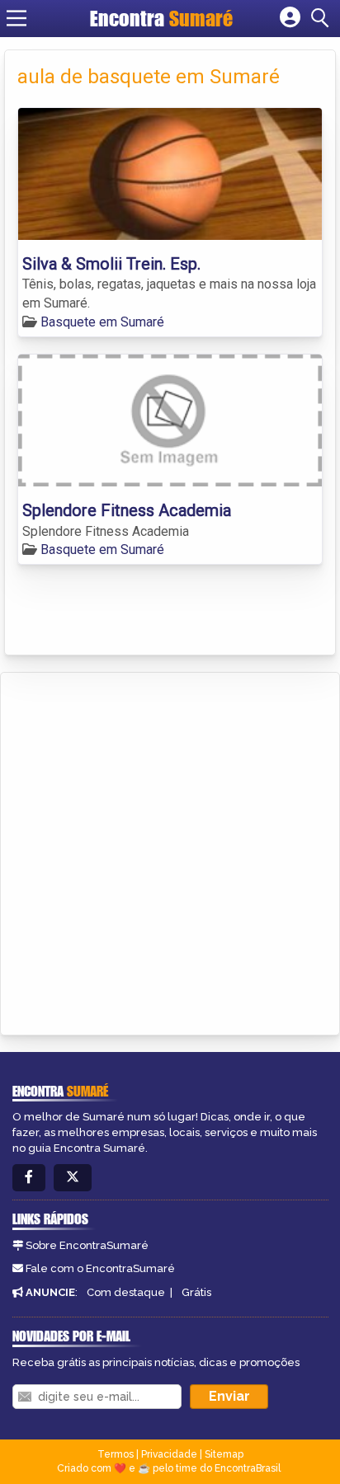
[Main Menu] (16, 18)
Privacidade (169, 1454)
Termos (115, 1454)
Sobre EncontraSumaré (87, 1245)
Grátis (196, 1292)
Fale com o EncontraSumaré (100, 1268)
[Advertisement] (170, 851)
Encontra (161, 18)
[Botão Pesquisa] (322, 18)
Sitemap (224, 1454)
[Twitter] (73, 1177)
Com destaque (126, 1292)
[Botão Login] (290, 18)
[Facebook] (28, 1177)
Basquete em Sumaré (102, 322)
